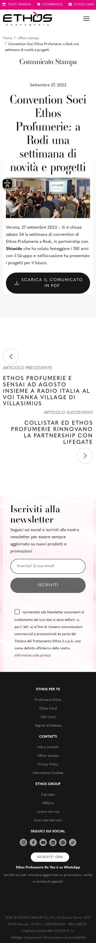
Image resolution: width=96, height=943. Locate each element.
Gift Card (48, 717)
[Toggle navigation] (86, 18)
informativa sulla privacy (33, 655)
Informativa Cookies (48, 773)
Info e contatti (48, 747)
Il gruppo (48, 795)
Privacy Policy (48, 764)
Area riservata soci (48, 820)
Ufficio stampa (28, 38)
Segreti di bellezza (48, 726)
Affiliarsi (48, 803)
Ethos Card (48, 708)
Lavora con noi (48, 812)
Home (7, 38)
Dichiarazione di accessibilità (64, 938)
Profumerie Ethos (48, 700)
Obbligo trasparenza (26, 938)
